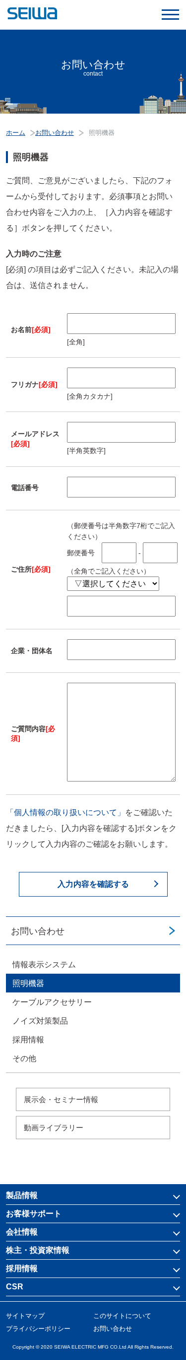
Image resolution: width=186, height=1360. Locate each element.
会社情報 (22, 1232)
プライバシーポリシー (38, 1328)
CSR (14, 1286)
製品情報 (22, 1195)
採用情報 (28, 1039)
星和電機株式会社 (93, 13)
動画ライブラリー (53, 1127)
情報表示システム (44, 964)
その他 (24, 1058)
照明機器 (28, 983)
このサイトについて (122, 1315)
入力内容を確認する (93, 884)
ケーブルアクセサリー (52, 1002)
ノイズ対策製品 (40, 1021)
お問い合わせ (37, 931)
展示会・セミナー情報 (61, 1099)
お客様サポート (34, 1213)
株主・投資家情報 (37, 1250)
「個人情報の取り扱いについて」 (65, 812)
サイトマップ (25, 1315)
